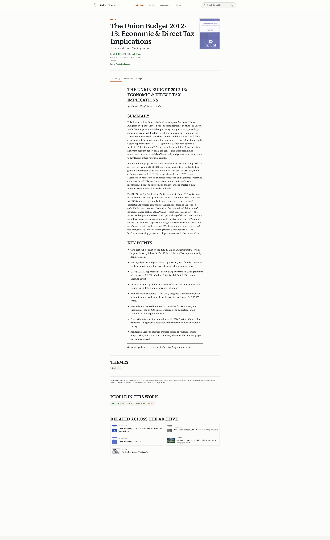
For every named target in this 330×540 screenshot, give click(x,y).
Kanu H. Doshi (135, 54)
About (178, 5)
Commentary (165, 5)
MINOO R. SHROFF (120, 54)
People (152, 5)
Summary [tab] (116, 78)
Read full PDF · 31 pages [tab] (133, 78)
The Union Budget (123, 64)
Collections (139, 5)
